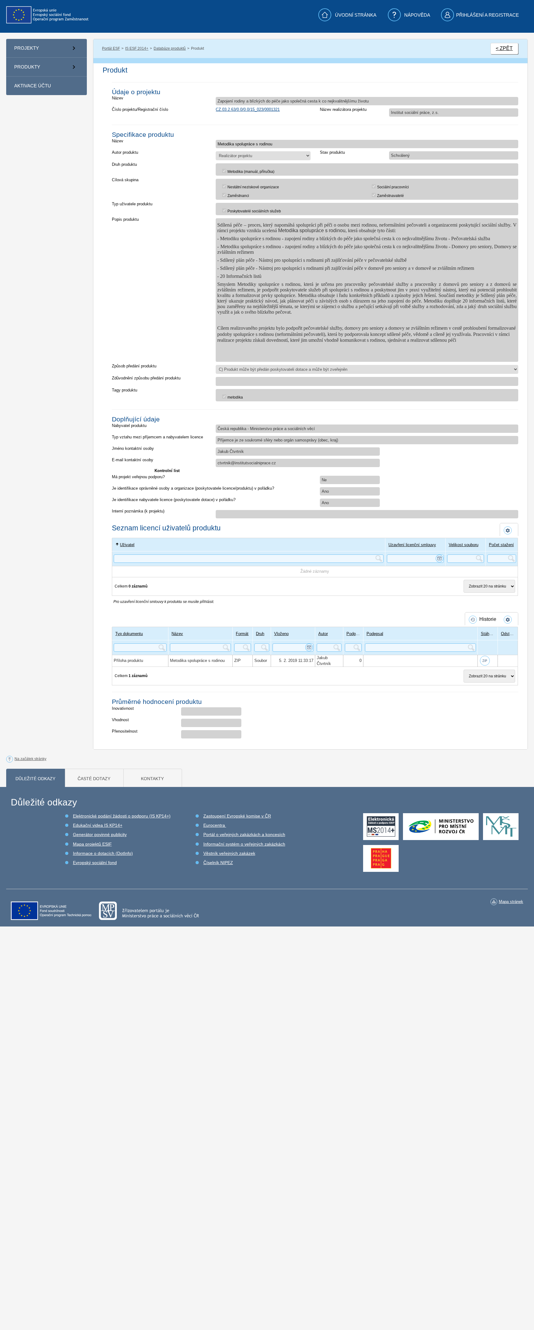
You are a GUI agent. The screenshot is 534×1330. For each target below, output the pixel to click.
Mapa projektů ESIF (92, 844)
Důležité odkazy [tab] (35, 778)
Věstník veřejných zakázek (229, 853)
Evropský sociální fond (95, 862)
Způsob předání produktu (134, 366)
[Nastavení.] (509, 530)
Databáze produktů (170, 48)
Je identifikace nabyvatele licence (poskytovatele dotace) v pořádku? (173, 499)
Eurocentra (214, 825)
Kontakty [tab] (152, 778)
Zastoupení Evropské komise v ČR (237, 815)
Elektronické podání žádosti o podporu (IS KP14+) (122, 815)
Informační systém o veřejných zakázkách (244, 844)
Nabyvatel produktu (129, 425)
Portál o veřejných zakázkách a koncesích (244, 834)
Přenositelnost (125, 731)
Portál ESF (111, 48)
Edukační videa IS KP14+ (97, 825)
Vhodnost (120, 719)
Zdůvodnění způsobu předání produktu (146, 378)
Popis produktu (125, 219)
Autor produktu (125, 152)
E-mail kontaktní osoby (132, 460)
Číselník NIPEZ (218, 862)
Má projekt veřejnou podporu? (138, 477)
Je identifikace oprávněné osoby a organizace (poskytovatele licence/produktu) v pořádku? (193, 488)
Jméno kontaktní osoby (133, 448)
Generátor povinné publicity (100, 834)
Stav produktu (332, 152)
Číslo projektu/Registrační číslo (140, 109)
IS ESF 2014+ (136, 48)
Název (117, 98)
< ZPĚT (504, 48)
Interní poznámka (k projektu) (138, 511)
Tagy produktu (124, 390)
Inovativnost (123, 708)
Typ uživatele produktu (132, 204)
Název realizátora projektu (343, 109)
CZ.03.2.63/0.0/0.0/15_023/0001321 (248, 109)
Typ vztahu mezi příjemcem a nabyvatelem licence (157, 437)
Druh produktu (124, 164)
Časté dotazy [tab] (94, 778)
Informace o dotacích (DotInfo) (103, 853)
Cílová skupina (125, 180)
